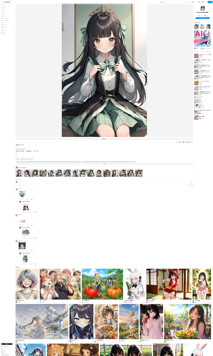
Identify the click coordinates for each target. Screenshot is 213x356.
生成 (199, 2)
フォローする (202, 18)
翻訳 (16, 156)
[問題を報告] (28, 199)
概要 (2, 348)
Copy (104, 163)
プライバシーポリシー (4, 353)
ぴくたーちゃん (3, 349)
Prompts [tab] (18, 159)
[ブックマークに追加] (187, 142)
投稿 (203, 2)
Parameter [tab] (31, 159)
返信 (32, 199)
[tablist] (24, 159)
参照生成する (104, 138)
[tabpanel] (104, 163)
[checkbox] (19, 185)
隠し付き (21, 185)
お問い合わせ (3, 351)
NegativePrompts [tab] (24, 159)
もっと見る (207, 48)
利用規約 (2, 352)
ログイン (210, 2)
